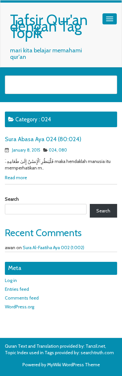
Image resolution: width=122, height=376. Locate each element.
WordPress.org (19, 307)
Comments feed (22, 298)
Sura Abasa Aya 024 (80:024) (43, 139)
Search (12, 199)
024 (53, 150)
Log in (11, 280)
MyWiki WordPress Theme (73, 365)
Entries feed (17, 289)
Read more (16, 178)
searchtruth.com (97, 353)
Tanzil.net (95, 346)
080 (63, 150)
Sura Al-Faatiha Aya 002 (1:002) (53, 247)
